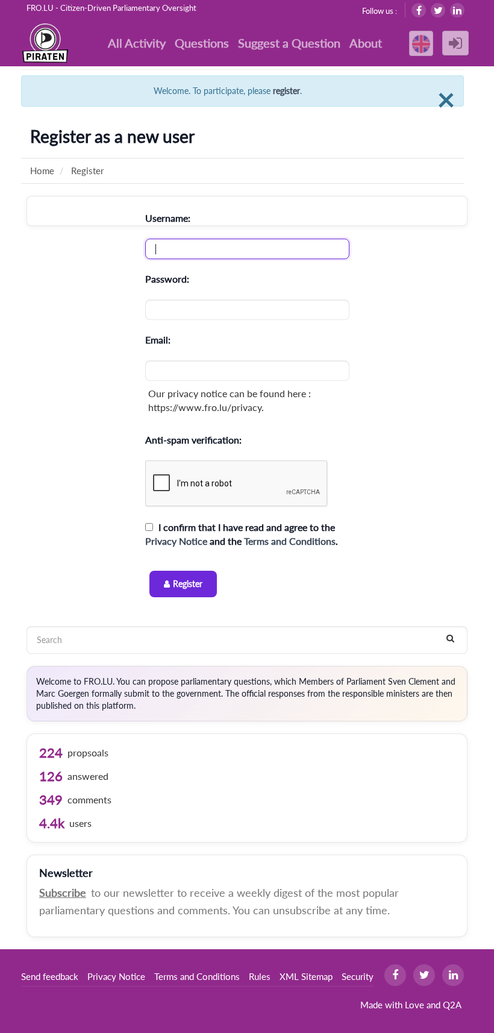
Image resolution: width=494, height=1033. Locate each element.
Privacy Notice (176, 541)
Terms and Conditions (290, 541)
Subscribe (62, 892)
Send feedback (49, 976)
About (365, 43)
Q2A (452, 1004)
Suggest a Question (289, 43)
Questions (202, 43)
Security (358, 976)
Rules (259, 976)
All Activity (137, 43)
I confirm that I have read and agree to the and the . (241, 534)
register (286, 91)
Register (187, 584)
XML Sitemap (306, 976)
